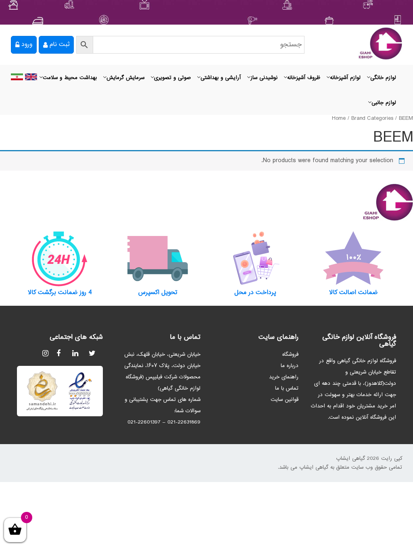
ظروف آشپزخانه (303, 78)
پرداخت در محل (255, 293)
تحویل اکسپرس (157, 293)
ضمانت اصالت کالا (353, 293)
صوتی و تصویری (172, 78)
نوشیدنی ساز (263, 78)
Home (339, 118)
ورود (26, 44)
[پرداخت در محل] (255, 258)
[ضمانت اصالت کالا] (354, 258)
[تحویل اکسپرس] (158, 258)
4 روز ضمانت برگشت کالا (60, 293)
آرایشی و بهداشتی (220, 78)
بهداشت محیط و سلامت (70, 78)
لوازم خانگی (383, 78)
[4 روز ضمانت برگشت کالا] (60, 258)
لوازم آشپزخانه (345, 78)
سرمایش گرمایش (125, 78)
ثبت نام (59, 44)
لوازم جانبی (383, 103)
